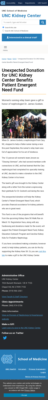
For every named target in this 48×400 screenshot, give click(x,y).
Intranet (22, 369)
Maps (20, 3)
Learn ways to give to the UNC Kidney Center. (21, 328)
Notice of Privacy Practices (35, 377)
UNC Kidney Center (21, 15)
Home (4, 59)
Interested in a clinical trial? (23, 37)
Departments (30, 3)
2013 (14, 59)
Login (43, 372)
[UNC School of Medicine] (24, 359)
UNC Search (42, 3)
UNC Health (11, 369)
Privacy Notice (29, 390)
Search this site (10, 27)
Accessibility (10, 3)
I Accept (24, 395)
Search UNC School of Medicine (16, 31)
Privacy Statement (37, 369)
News (9, 59)
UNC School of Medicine (14, 11)
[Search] (43, 22)
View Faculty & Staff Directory (15, 297)
